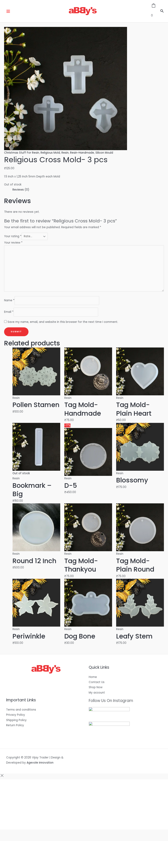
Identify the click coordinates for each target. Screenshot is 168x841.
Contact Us (96, 682)
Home (93, 677)
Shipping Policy (16, 720)
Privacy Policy (15, 715)
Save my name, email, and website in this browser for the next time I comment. (63, 322)
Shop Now (95, 687)
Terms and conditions (21, 710)
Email (9, 312)
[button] (162, 11)
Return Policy (15, 725)
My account (97, 693)
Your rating (13, 236)
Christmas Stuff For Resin (21, 153)
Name (9, 300)
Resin (65, 153)
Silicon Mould (104, 153)
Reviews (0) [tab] (20, 190)
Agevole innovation (40, 763)
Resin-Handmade (82, 153)
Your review (13, 243)
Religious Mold (50, 153)
